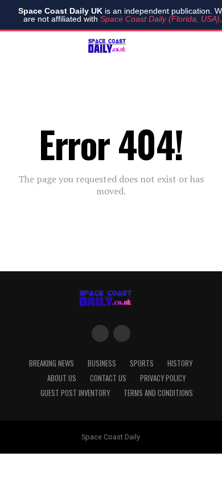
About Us (61, 378)
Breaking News (51, 363)
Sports (142, 363)
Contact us (108, 378)
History (179, 363)
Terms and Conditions (158, 393)
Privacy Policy (163, 378)
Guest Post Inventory (75, 393)
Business (102, 363)
